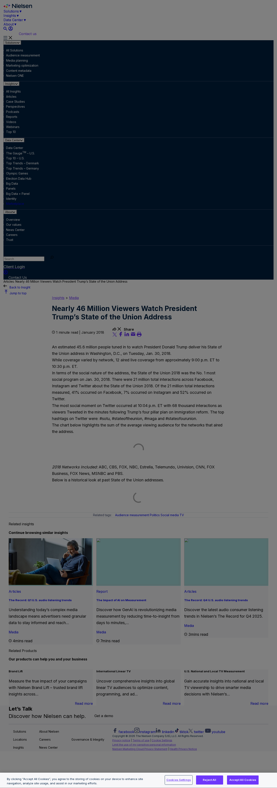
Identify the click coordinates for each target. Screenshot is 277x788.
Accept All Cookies (242, 780)
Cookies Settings (178, 780)
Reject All (209, 780)
